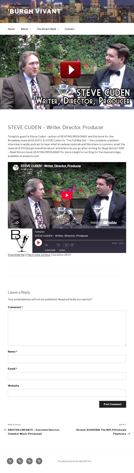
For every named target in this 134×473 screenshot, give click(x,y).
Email (12, 368)
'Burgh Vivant (34, 11)
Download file (16, 254)
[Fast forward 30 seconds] (76, 245)
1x (66, 245)
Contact (69, 29)
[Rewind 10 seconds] (59, 245)
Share (62, 250)
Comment (15, 307)
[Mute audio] (50, 245)
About (24, 29)
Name (12, 351)
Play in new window (38, 254)
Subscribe (50, 250)
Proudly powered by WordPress (74, 461)
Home (11, 29)
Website (13, 385)
